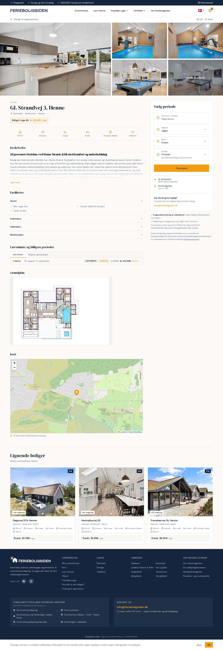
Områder (138, 10)
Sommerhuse (81, 10)
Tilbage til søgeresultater (26, 19)
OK (208, 644)
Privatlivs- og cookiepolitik (196, 576)
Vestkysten (30, 113)
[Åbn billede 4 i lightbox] (139, 78)
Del (201, 19)
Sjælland (135, 563)
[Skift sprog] (201, 10)
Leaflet (123, 432)
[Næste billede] (71, 492)
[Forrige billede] (14, 492)
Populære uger (118, 10)
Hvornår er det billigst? (73, 584)
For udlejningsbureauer (194, 567)
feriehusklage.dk (192, 239)
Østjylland (136, 576)
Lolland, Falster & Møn (142, 567)
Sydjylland (136, 571)
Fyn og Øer (161, 567)
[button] (77, 393)
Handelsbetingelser (192, 571)
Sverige (100, 567)
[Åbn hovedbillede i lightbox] (55, 59)
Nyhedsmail (207, 2)
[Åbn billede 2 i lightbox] (139, 41)
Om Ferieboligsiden (160, 10)
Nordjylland (161, 576)
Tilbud (65, 576)
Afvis (199, 644)
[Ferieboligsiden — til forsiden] (30, 559)
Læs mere (15, 182)
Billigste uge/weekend (38, 254)
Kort (64, 567)
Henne (41, 113)
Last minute (99, 10)
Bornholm (161, 563)
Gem (210, 19)
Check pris (181, 168)
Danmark (18, 113)
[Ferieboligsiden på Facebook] (24, 581)
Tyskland (101, 571)
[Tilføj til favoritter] (70, 512)
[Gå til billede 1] (43, 513)
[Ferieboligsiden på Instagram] (31, 581)
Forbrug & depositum (73, 588)
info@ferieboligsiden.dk (165, 205)
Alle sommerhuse (70, 563)
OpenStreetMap (135, 432)
